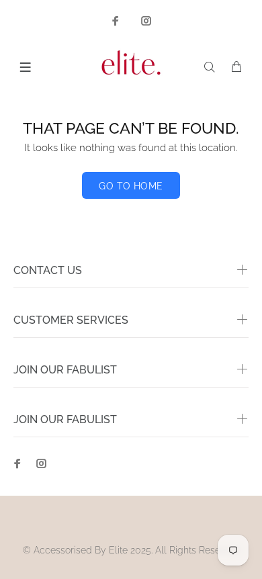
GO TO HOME (131, 186)
